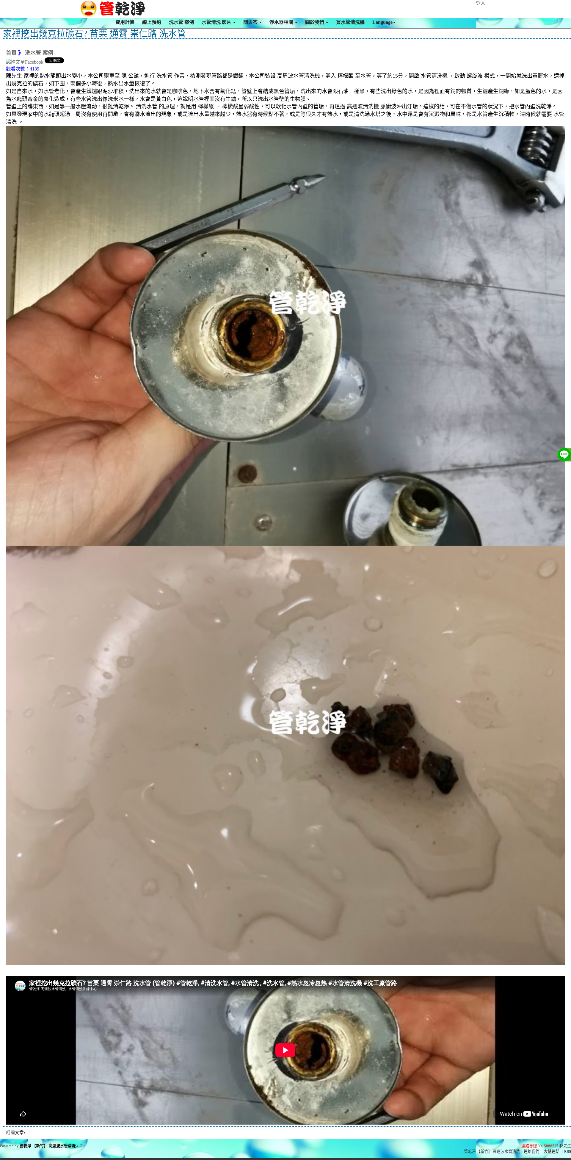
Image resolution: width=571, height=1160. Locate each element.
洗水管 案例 (181, 22)
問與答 (251, 22)
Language (382, 22)
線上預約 (151, 22)
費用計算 (124, 22)
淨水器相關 (281, 22)
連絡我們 (531, 1151)
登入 (480, 3)
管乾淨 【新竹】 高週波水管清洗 (48, 1146)
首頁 (11, 53)
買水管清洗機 (350, 22)
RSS (567, 1151)
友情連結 (551, 1151)
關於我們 (315, 22)
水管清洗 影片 (217, 22)
